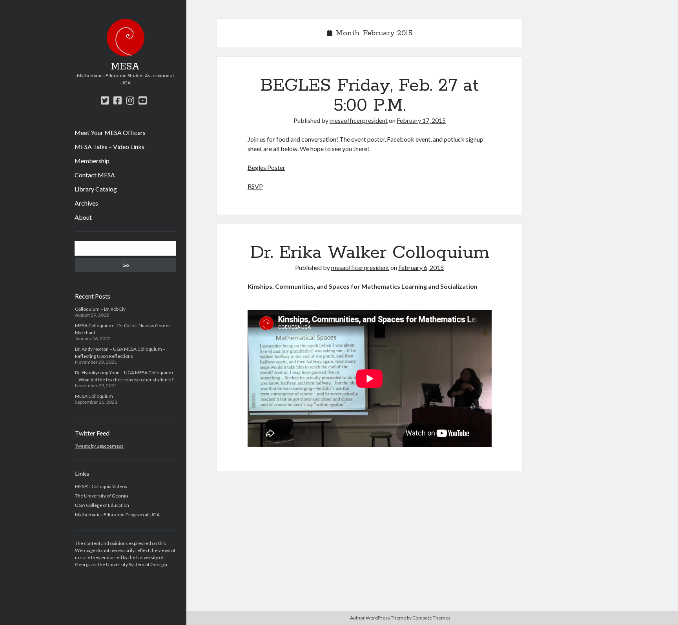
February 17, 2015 (421, 120)
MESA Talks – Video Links (109, 146)
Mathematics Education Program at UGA (117, 514)
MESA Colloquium (94, 396)
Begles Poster (266, 167)
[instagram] (130, 100)
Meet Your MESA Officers (110, 132)
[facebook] (117, 100)
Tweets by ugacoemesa (99, 446)
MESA (125, 66)
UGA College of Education (102, 505)
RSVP (255, 186)
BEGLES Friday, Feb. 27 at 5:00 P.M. (369, 95)
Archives (86, 203)
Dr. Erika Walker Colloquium (369, 252)
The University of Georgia (102, 496)
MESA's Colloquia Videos (101, 486)
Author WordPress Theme (378, 618)
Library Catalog (96, 189)
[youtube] (143, 100)
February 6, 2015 (421, 267)
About (83, 217)
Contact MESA (95, 175)
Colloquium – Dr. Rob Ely (100, 309)
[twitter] (105, 100)
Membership (92, 160)
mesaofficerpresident (359, 120)
